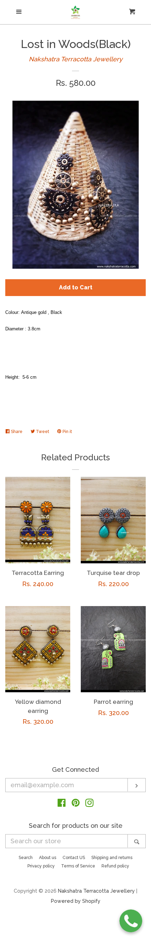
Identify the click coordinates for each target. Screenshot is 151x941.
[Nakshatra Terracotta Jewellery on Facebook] (61, 804)
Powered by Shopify (75, 901)
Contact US (74, 857)
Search (26, 857)
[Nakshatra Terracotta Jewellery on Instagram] (89, 804)
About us (47, 857)
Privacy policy (41, 866)
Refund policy (115, 866)
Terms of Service (78, 866)
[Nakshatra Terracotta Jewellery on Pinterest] (75, 804)
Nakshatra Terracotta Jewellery (76, 59)
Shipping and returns (111, 857)
